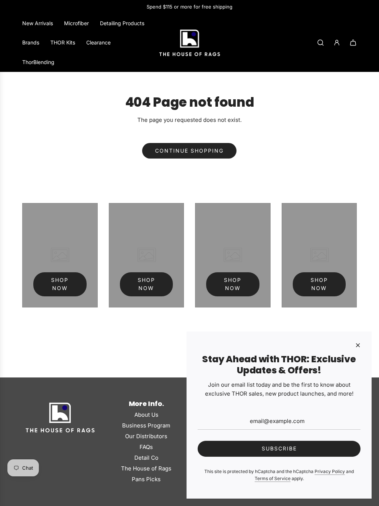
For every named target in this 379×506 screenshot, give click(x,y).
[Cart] (353, 42)
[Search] (320, 42)
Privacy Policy (330, 471)
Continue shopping (189, 150)
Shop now (59, 284)
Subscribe (279, 448)
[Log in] (337, 42)
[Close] (358, 345)
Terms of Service (273, 478)
